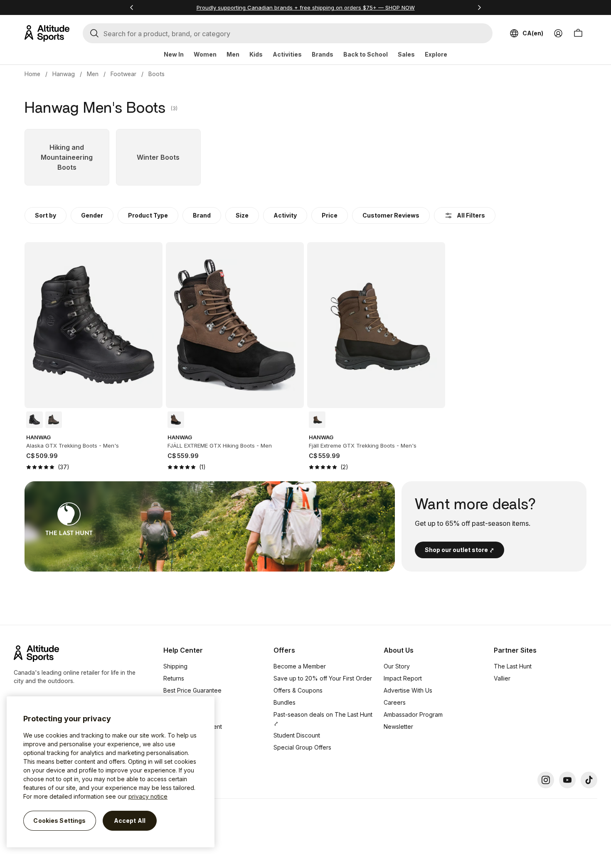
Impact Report (403, 678)
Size (242, 215)
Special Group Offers (302, 747)
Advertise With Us (408, 690)
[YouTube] (567, 780)
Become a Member (299, 666)
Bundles (284, 702)
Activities (287, 54)
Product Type (148, 215)
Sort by (45, 215)
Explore (436, 54)
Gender (92, 215)
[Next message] (479, 7)
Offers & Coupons (298, 690)
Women (205, 54)
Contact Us (178, 738)
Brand (202, 215)
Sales (406, 54)
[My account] (558, 33)
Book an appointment (192, 726)
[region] (110, 771)
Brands (322, 54)
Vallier (502, 678)
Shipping (175, 666)
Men (233, 54)
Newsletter (398, 726)
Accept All (129, 820)
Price (330, 215)
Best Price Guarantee (192, 690)
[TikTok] (589, 780)
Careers (395, 702)
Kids (256, 54)
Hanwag (63, 73)
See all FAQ (179, 750)
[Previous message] (131, 7)
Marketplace (180, 714)
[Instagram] (545, 780)
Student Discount (296, 735)
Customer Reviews (390, 215)
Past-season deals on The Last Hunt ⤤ (322, 719)
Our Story (397, 666)
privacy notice (148, 796)
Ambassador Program (413, 714)
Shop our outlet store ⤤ (459, 549)
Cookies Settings (59, 820)
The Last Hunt (513, 666)
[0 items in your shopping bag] (578, 33)
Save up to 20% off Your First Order (322, 678)
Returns (173, 678)
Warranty (175, 702)
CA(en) (532, 33)
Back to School (365, 54)
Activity (285, 215)
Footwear (123, 73)
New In (174, 54)
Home (32, 73)
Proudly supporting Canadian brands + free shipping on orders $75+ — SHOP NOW (306, 7)
